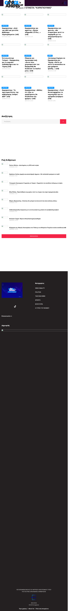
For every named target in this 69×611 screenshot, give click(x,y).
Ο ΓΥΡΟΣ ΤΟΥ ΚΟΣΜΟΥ (42, 308)
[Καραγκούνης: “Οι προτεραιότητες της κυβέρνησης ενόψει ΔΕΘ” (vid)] (11, 82)
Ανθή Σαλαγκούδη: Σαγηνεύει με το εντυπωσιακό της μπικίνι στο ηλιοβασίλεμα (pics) (34, 210)
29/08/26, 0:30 (13, 193)
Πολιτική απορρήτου (42, 608)
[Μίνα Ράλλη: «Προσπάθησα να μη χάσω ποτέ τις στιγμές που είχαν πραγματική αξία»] (5, 193)
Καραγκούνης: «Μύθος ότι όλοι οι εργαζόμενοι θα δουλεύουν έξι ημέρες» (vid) (33, 94)
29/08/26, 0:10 (13, 211)
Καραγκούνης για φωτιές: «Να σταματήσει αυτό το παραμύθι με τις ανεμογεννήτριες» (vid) (56, 33)
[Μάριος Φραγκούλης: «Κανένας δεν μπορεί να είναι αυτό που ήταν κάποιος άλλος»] (5, 202)
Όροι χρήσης (23, 608)
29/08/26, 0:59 (13, 167)
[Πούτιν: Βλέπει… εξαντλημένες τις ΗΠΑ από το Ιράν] (5, 166)
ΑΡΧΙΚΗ (19, 8)
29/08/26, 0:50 (13, 176)
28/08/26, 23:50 (13, 229)
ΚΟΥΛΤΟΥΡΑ (39, 304)
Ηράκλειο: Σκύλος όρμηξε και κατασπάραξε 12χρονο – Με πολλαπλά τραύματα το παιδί (34, 174)
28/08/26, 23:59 (13, 220)
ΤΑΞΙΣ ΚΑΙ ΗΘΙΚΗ (40, 296)
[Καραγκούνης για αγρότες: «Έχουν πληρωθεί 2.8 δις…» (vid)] (33, 20)
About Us (31, 608)
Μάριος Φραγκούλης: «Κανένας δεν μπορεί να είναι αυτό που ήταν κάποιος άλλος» (33, 201)
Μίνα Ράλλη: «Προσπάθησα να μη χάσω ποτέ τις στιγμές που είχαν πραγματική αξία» (33, 192)
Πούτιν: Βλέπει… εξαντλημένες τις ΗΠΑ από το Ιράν (24, 165)
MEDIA (50, 55)
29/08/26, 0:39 (13, 184)
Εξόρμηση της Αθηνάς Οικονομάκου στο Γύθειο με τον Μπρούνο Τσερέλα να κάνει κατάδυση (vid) (37, 228)
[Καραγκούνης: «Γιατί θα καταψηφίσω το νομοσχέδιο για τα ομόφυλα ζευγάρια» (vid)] (56, 82)
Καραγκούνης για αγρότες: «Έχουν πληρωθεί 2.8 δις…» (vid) (33, 31)
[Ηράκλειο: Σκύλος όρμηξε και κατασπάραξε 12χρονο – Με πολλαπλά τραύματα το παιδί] (5, 175)
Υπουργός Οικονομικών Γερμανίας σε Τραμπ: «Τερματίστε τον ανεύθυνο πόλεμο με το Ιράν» (36, 183)
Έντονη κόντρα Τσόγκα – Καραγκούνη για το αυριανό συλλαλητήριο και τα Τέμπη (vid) (10, 62)
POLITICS (5, 25)
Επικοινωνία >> (7, 316)
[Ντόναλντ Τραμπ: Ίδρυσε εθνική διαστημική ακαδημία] (5, 219)
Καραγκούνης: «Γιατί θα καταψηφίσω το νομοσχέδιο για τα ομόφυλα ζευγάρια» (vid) (56, 94)
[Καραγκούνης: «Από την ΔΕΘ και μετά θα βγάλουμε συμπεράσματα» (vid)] (11, 20)
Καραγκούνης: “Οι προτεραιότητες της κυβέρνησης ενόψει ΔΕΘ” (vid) (10, 93)
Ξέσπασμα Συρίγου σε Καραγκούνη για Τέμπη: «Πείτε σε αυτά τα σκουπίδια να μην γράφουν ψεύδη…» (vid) (56, 63)
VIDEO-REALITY (40, 288)
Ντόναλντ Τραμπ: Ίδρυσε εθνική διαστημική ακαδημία (25, 219)
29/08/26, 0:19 (13, 202)
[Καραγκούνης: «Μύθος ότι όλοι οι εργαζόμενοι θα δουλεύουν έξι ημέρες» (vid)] (33, 82)
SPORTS (37, 300)
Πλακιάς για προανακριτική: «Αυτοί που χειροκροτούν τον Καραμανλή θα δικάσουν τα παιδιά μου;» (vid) (32, 64)
